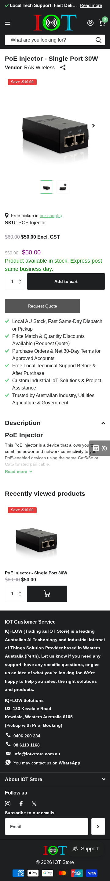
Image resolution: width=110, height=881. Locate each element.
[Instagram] (7, 803)
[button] (93, 125)
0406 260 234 (26, 735)
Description (23, 422)
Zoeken (98, 40)
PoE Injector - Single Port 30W (36, 572)
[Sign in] (90, 22)
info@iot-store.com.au (36, 753)
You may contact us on (46, 762)
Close (55, 779)
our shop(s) (51, 215)
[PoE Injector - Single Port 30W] (36, 535)
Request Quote (42, 306)
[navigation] (46, 187)
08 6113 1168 (26, 745)
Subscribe (98, 826)
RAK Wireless (39, 67)
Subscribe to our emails (29, 812)
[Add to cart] (47, 594)
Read (16, 471)
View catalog (8, 22)
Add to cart (66, 281)
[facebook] (21, 803)
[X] (34, 803)
